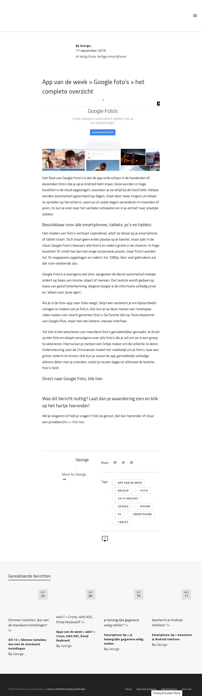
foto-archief (128, 498)
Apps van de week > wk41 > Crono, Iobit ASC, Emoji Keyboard (75, 636)
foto (144, 490)
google (123, 506)
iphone (145, 506)
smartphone (142, 514)
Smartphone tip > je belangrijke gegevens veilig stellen (123, 639)
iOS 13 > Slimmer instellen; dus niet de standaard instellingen (27, 644)
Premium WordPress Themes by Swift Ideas (66, 689)
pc (120, 514)
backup (123, 490)
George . (19, 653)
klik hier (95, 378)
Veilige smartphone (111, 56)
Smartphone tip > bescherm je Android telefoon (172, 636)
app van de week (130, 483)
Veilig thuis (87, 56)
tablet (123, 522)
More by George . (74, 474)
